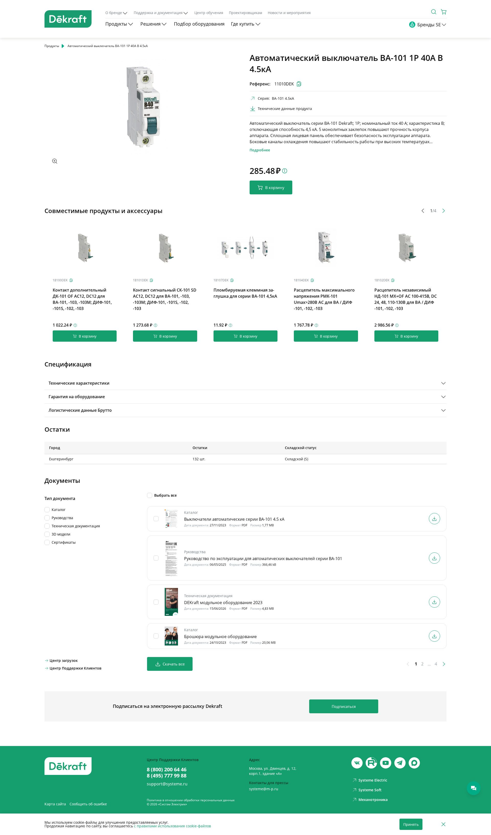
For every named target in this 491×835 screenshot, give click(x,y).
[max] (414, 763)
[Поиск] (434, 12)
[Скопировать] (71, 280)
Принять (411, 824)
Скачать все (174, 663)
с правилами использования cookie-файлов (172, 825)
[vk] (357, 763)
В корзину (274, 187)
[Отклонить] (443, 824)
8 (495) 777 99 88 (166, 776)
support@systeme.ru (167, 784)
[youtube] (371, 763)
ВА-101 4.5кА (283, 98)
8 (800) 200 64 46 (166, 769)
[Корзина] (444, 12)
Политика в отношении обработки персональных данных (191, 800)
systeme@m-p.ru (263, 788)
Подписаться (344, 706)
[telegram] (400, 763)
